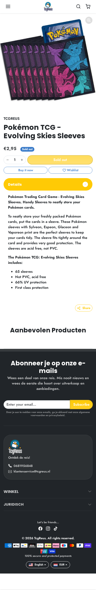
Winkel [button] (11, 491)
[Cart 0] (88, 6)
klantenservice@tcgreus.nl (32, 471)
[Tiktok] (55, 528)
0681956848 (23, 466)
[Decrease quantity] (8, 160)
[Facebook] (40, 528)
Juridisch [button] (14, 504)
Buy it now (25, 170)
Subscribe (81, 404)
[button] (12, 6)
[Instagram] (48, 528)
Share (86, 308)
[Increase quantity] (22, 160)
